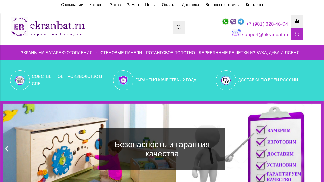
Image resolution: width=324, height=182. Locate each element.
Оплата (169, 5)
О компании (72, 5)
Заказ (115, 5)
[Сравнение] (297, 21)
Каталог (96, 5)
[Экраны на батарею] (48, 35)
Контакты (254, 5)
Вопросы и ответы (222, 5)
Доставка (190, 5)
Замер (133, 5)
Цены (150, 5)
